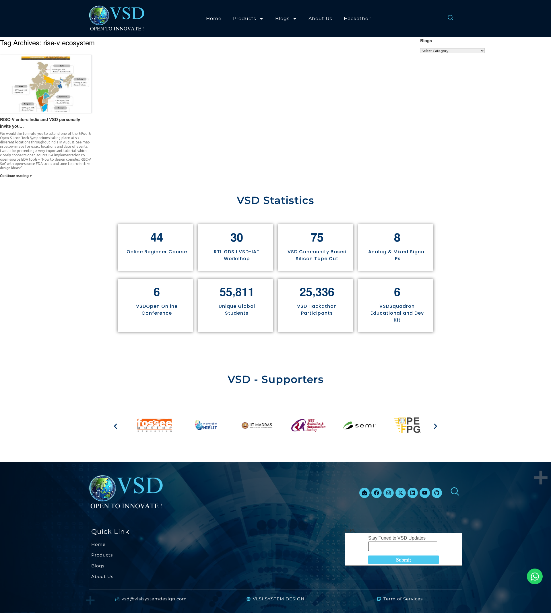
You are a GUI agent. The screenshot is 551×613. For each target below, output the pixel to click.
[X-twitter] (400, 493)
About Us (320, 18)
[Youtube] (425, 493)
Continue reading (15, 176)
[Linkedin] (413, 493)
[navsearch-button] (447, 18)
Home (214, 18)
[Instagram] (388, 493)
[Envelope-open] (364, 493)
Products (244, 18)
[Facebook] (376, 493)
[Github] (437, 493)
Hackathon (358, 18)
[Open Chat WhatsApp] (535, 576)
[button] (115, 426)
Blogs (282, 18)
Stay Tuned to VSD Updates (397, 538)
